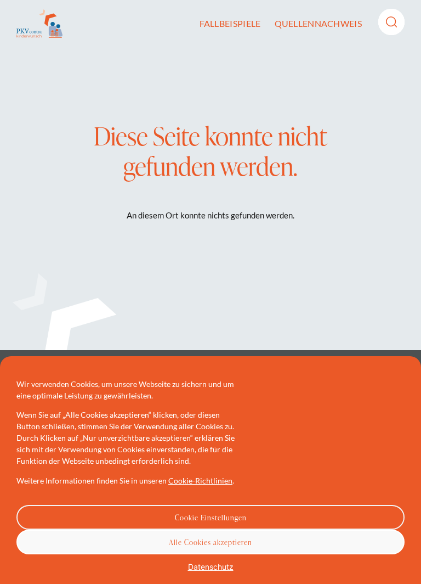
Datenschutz (211, 566)
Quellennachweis (318, 23)
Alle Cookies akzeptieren (210, 542)
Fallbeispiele (230, 23)
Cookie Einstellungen (211, 518)
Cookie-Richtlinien (200, 480)
